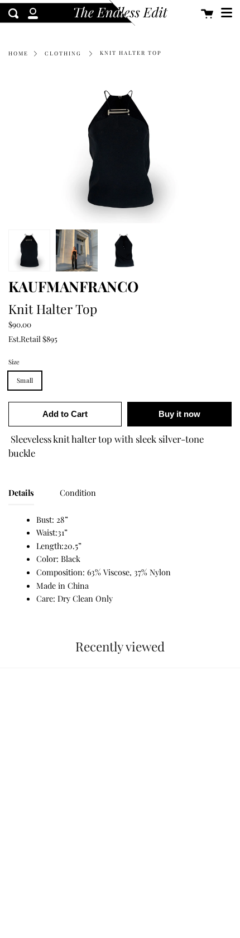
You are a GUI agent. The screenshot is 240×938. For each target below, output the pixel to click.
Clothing (63, 53)
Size (14, 362)
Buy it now (179, 414)
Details (21, 492)
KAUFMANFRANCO (73, 286)
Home (18, 53)
